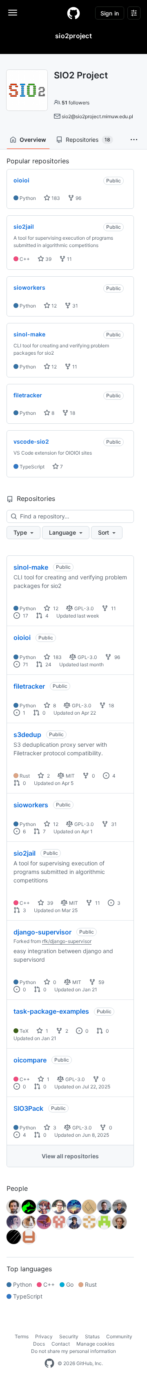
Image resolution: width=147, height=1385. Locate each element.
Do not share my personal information (73, 1351)
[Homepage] (73, 13)
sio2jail (24, 853)
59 (100, 982)
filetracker (29, 686)
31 (74, 306)
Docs (39, 1344)
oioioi (22, 637)
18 (72, 413)
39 (47, 259)
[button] (133, 140)
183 (55, 198)
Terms (22, 1336)
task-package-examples (51, 1011)
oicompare (30, 1060)
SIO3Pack (28, 1108)
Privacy (44, 1336)
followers (75, 103)
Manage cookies (95, 1344)
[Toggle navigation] (13, 13)
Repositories (88, 139)
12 (53, 306)
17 (25, 616)
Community (119, 1336)
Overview (33, 139)
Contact (60, 1344)
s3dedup (27, 734)
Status (92, 1336)
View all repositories (70, 1156)
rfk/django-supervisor (66, 941)
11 (69, 259)
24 (47, 664)
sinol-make (30, 567)
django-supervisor (42, 932)
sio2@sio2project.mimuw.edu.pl (97, 116)
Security (68, 1336)
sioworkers (30, 805)
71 (25, 664)
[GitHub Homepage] (49, 1363)
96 (77, 198)
